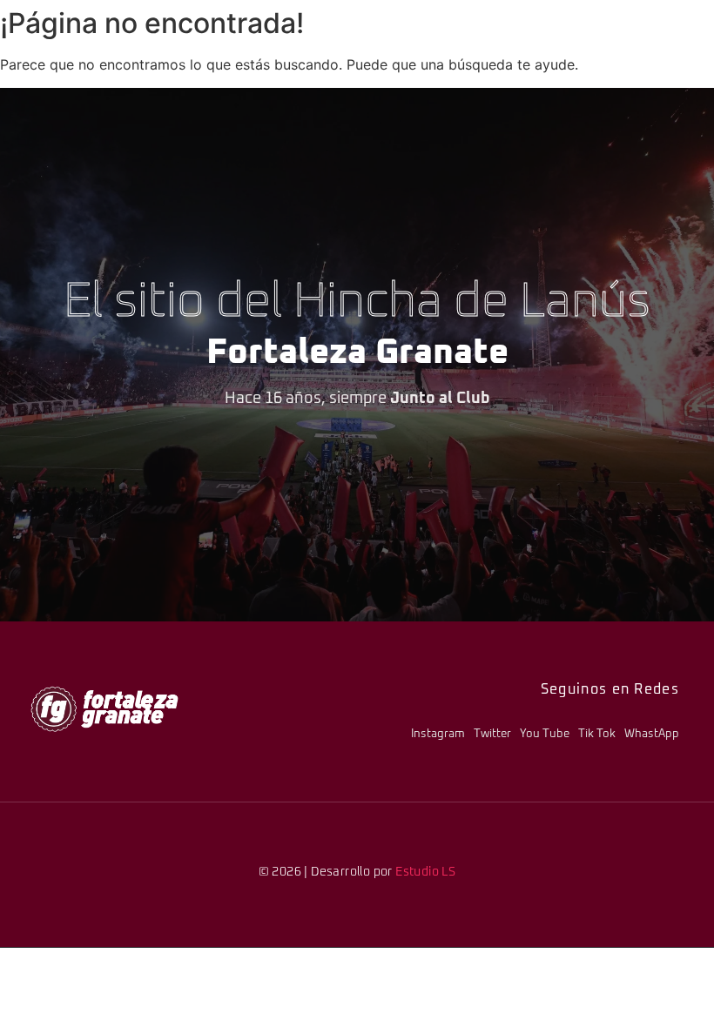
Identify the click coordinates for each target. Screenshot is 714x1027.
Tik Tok (597, 734)
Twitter (492, 734)
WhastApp (651, 734)
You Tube (544, 734)
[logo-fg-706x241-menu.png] (104, 708)
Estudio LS (425, 872)
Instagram (438, 734)
